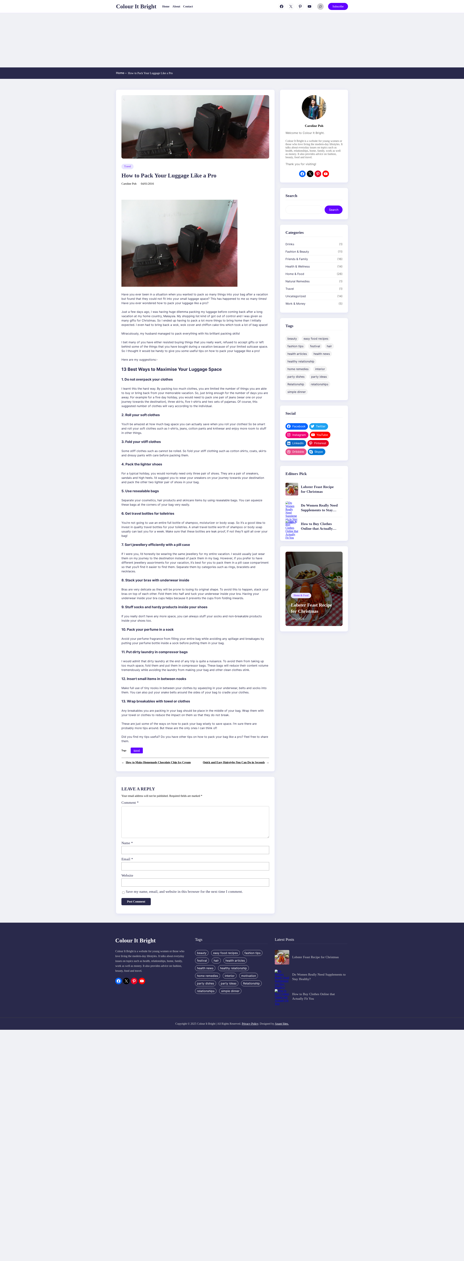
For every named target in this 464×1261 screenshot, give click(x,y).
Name (127, 843)
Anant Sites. (282, 1023)
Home (121, 73)
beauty (292, 338)
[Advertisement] (232, 40)
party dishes (295, 376)
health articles (297, 353)
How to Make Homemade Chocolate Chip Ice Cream (158, 762)
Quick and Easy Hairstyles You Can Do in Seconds (234, 762)
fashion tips (295, 346)
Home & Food (294, 273)
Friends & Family (296, 259)
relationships (319, 384)
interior (320, 369)
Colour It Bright (136, 6)
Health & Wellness (297, 266)
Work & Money (295, 303)
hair (329, 346)
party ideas (319, 376)
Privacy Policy (250, 1023)
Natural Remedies (297, 281)
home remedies (297, 369)
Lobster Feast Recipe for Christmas (315, 957)
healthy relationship (300, 361)
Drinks (289, 244)
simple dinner (296, 391)
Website (127, 875)
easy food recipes (316, 338)
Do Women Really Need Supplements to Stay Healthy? (319, 510)
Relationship (295, 384)
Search (333, 209)
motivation (248, 976)
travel (137, 750)
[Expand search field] (320, 6)
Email (127, 859)
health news (322, 353)
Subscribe (338, 6)
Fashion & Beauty (297, 251)
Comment (130, 802)
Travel (127, 166)
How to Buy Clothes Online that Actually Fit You (317, 528)
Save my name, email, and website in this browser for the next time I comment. (184, 891)
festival (315, 346)
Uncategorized (295, 296)
